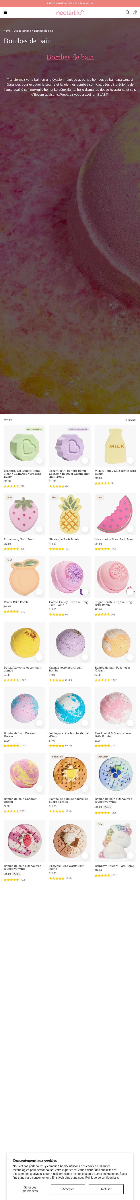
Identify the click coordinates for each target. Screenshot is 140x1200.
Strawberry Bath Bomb (19, 539)
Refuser (106, 1189)
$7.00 (6, 675)
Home (7, 30)
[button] (127, 12)
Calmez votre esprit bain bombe (65, 669)
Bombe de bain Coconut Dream (20, 735)
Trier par (8, 419)
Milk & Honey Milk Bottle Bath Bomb (115, 472)
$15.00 (52, 806)
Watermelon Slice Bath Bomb (114, 539)
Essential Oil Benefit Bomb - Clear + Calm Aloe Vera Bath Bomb (23, 473)
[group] (70, 3)
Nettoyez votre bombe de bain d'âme (69, 735)
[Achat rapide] (39, 460)
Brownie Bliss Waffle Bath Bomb (66, 867)
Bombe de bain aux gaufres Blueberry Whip (113, 800)
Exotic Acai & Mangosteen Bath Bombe (113, 735)
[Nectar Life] (70, 12)
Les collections (22, 30)
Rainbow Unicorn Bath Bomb (114, 865)
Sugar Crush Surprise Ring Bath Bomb (113, 603)
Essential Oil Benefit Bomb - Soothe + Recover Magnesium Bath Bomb (69, 473)
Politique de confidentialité (102, 1177)
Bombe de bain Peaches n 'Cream (112, 669)
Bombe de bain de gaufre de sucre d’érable (68, 800)
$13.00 (98, 478)
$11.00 (7, 481)
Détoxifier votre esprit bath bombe (22, 669)
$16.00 (98, 870)
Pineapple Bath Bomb (64, 539)
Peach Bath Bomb (16, 602)
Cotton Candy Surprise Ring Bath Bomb (68, 603)
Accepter (68, 1189)
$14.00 (52, 544)
